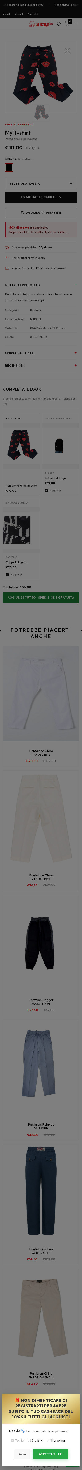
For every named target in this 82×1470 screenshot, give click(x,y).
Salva (22, 1454)
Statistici (37, 1440)
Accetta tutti (50, 1454)
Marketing (58, 1440)
